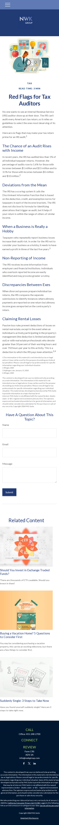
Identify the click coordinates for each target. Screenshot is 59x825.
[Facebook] (24, 763)
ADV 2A (29, 754)
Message (7, 463)
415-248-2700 (33, 734)
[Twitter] (29, 763)
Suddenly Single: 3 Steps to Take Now (24, 700)
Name (5, 424)
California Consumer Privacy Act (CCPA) (24, 803)
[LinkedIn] (34, 763)
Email (5, 444)
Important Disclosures (29, 818)
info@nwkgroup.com (30, 758)
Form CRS (29, 751)
